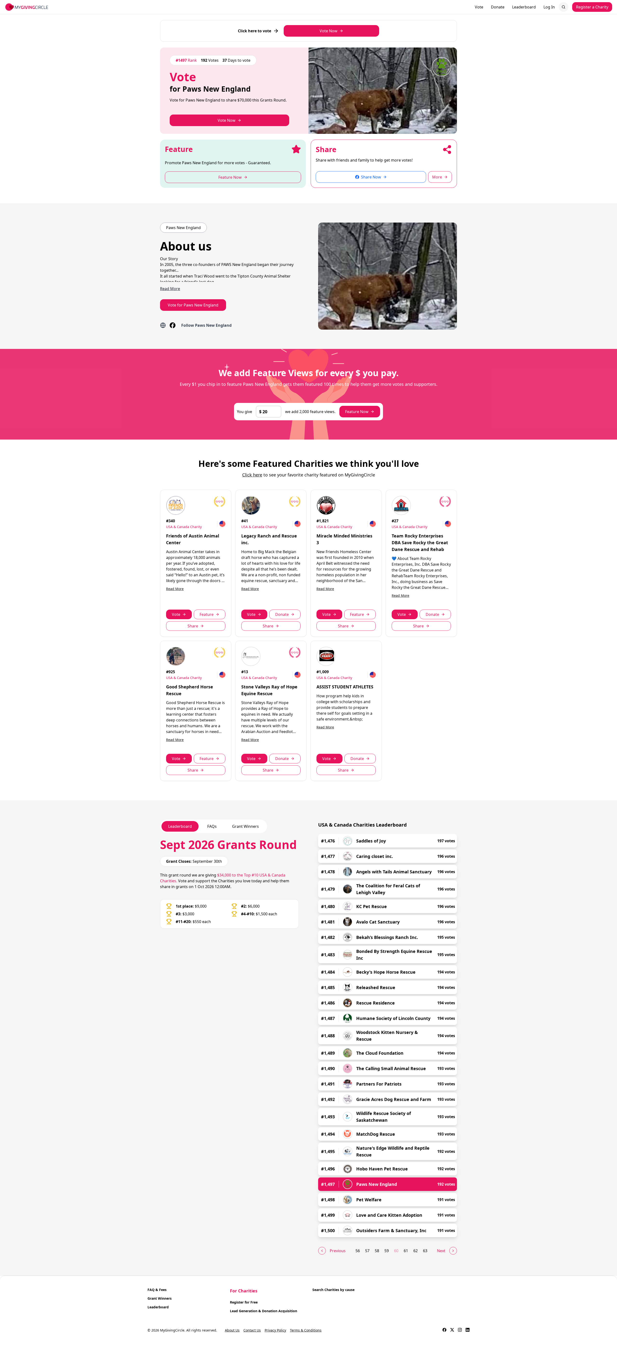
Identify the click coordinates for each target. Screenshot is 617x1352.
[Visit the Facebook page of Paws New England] (172, 325)
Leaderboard (524, 7)
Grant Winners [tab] (245, 826)
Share (193, 626)
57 (367, 1250)
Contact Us (252, 1330)
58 (377, 1250)
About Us (232, 1330)
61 (406, 1250)
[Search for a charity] (563, 7)
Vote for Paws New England (193, 305)
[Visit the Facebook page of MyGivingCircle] (444, 1330)
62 (415, 1250)
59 (386, 1250)
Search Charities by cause (333, 1289)
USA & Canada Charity (184, 526)
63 (425, 1250)
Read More (175, 588)
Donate (497, 7)
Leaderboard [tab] (180, 826)
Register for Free (244, 1302)
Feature (207, 614)
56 (357, 1250)
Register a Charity (592, 7)
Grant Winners (160, 1298)
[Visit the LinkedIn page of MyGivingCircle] (467, 1330)
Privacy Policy (275, 1330)
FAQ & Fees (157, 1289)
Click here (252, 475)
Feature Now (357, 411)
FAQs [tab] (212, 826)
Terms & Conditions (306, 1330)
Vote (479, 7)
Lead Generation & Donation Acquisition (263, 1311)
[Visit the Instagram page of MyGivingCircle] (460, 1330)
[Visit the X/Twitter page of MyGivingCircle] (452, 1330)
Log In (549, 7)
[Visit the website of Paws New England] (163, 325)
